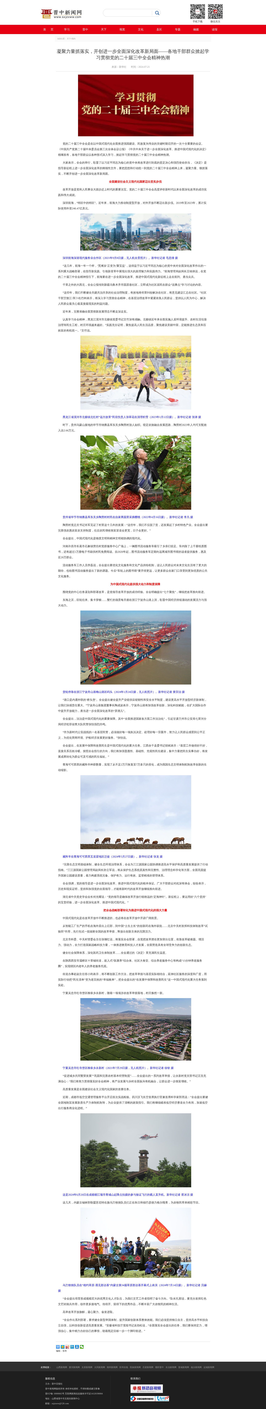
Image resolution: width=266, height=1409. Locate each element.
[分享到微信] (82, 1347)
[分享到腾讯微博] (72, 1347)
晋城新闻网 (183, 1367)
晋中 (85, 29)
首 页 (48, 29)
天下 (104, 29)
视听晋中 (159, 1367)
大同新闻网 (99, 1367)
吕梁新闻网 (148, 1367)
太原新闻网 (87, 1367)
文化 (140, 29)
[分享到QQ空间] (63, 1347)
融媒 (196, 29)
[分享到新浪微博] (67, 1347)
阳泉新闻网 (135, 1367)
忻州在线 (123, 1367)
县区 (159, 29)
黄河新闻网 (74, 1367)
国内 (73, 39)
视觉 (122, 29)
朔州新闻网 (112, 1367)
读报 (214, 29)
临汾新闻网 (196, 1367)
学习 (67, 29)
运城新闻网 (209, 1367)
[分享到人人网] (77, 1347)
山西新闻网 (61, 1367)
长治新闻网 (171, 1367)
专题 (177, 29)
